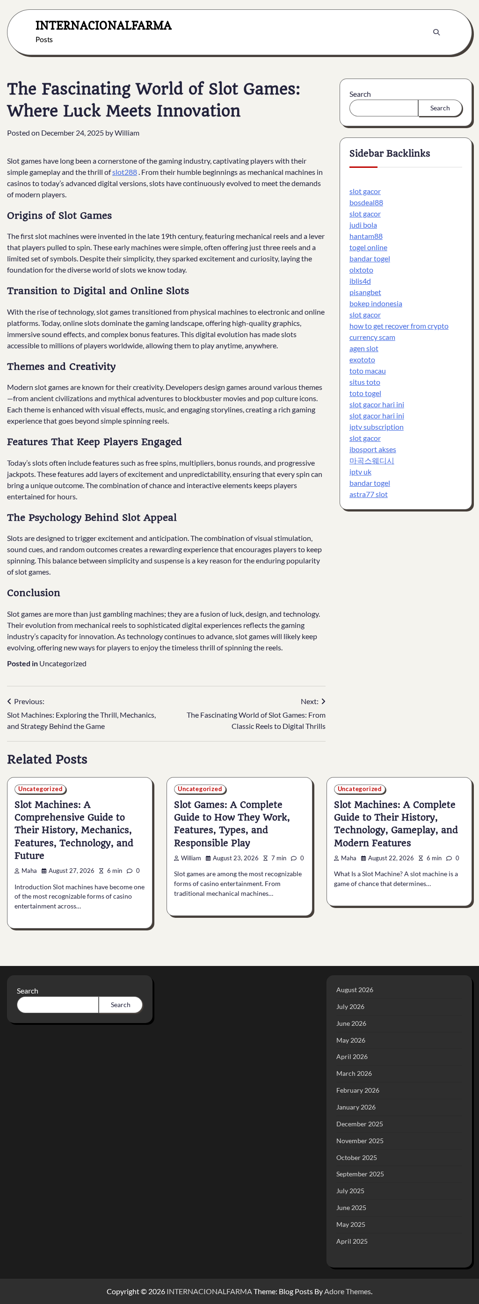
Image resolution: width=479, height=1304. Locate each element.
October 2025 (356, 1157)
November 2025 (360, 1141)
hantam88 (366, 235)
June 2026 (351, 1023)
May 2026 (350, 1040)
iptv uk (360, 471)
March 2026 (354, 1073)
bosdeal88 (366, 202)
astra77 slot (368, 494)
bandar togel (369, 258)
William (127, 132)
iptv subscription (376, 426)
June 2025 (351, 1207)
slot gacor (365, 191)
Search (360, 93)
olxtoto (361, 269)
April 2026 (352, 1056)
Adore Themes (347, 1291)
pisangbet (365, 292)
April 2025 (352, 1241)
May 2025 (350, 1224)
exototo (362, 359)
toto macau (367, 370)
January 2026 (356, 1107)
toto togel (365, 393)
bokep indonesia (375, 303)
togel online (368, 247)
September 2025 (360, 1174)
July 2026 (350, 1006)
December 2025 (359, 1124)
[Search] (436, 32)
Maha (29, 870)
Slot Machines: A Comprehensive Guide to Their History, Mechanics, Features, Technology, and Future (74, 830)
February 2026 (357, 1090)
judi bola (363, 224)
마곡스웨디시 (371, 460)
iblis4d (360, 280)
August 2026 (354, 990)
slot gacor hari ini (376, 404)
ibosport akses (372, 449)
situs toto (364, 381)
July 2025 (350, 1191)
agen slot (363, 348)
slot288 (124, 171)
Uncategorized (63, 663)
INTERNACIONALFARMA (104, 25)
